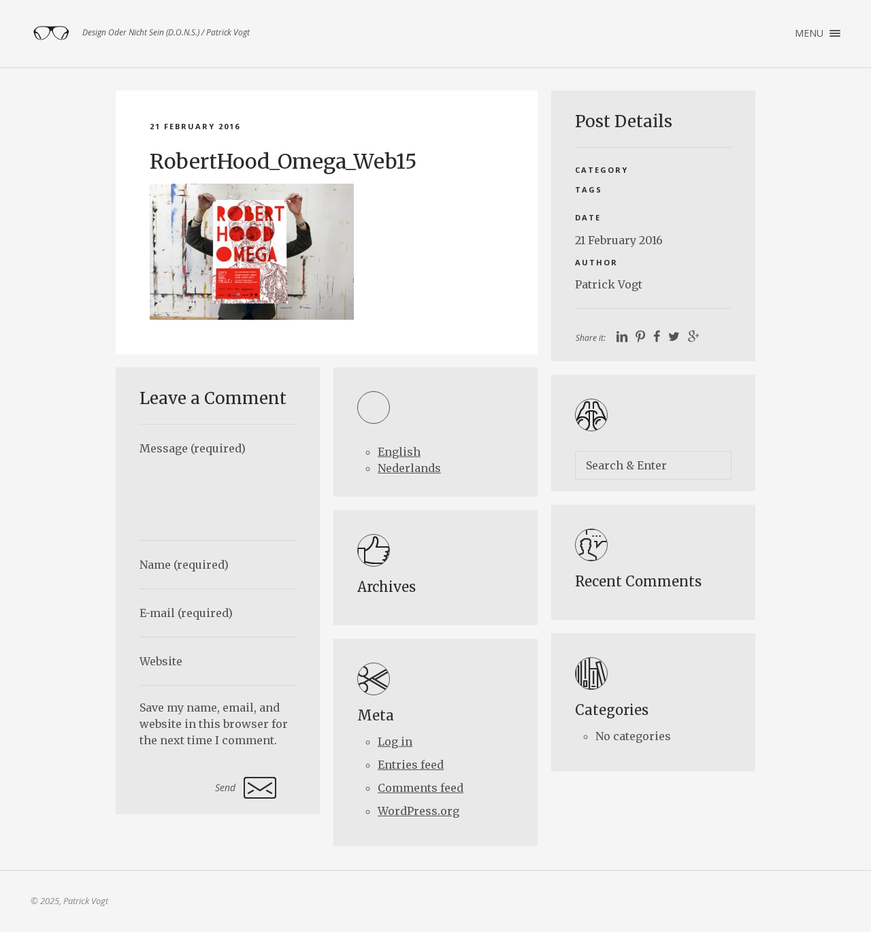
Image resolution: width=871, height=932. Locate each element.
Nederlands (409, 468)
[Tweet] (674, 337)
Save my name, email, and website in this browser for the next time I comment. (213, 724)
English (399, 452)
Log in (395, 741)
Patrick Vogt (608, 284)
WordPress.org (418, 811)
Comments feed (420, 788)
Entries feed (411, 764)
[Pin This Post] (640, 337)
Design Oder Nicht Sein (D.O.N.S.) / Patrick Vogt (51, 33)
